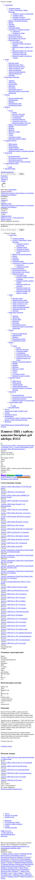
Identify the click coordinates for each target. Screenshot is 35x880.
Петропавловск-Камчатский (10, 869)
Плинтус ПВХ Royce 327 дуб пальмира (14, 618)
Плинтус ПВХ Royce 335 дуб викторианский (16, 636)
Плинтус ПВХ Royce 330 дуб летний (13, 625)
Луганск (10, 862)
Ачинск (16, 853)
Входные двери (14, 63)
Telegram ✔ (19, 475)
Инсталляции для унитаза (17, 38)
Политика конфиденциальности (11, 789)
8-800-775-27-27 (6, 218)
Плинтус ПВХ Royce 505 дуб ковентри (14, 543)
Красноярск (12, 189)
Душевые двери (17, 15)
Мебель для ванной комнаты (18, 21)
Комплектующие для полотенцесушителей (19, 53)
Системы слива (17, 42)
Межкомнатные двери (16, 65)
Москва (23, 862)
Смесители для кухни (19, 121)
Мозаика (11, 102)
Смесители (16, 31)
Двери (7, 59)
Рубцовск (15, 871)
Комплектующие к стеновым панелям (21, 151)
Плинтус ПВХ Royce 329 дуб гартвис (13, 622)
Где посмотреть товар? (12, 418)
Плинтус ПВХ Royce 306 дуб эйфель (13, 601)
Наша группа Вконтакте (9, 791)
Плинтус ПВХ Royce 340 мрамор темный (15, 536)
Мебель (7, 107)
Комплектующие (14, 40)
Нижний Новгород (8, 864)
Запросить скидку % (23, 477)
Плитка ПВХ (13, 84)
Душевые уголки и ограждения (22, 14)
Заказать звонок (6, 219)
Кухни (14, 112)
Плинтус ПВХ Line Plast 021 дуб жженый (15, 532)
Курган (3, 862)
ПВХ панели (13, 144)
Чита (16, 876)
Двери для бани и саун (16, 68)
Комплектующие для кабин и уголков (23, 292)
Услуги (7, 409)
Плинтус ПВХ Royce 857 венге (11, 780)
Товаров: (4, 200)
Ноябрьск (22, 866)
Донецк (27, 857)
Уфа (9, 875)
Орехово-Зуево (13, 868)
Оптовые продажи (21, 420)
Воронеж (20, 857)
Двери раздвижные (15, 70)
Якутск (3, 878)
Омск (29, 866)
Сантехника (9, 5)
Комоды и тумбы (14, 132)
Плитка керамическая (16, 98)
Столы (11, 135)
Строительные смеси (12, 163)
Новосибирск (29, 864)
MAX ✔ (3, 475)
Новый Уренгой (6, 866)
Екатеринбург (5, 859)
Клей (10, 167)
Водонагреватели (14, 35)
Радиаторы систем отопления (18, 158)
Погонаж (12, 75)
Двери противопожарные (17, 72)
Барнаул (29, 853)
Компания (8, 820)
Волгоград (13, 857)
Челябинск (10, 876)
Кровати (11, 128)
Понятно (4, 850)
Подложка (12, 88)
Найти (21, 174)
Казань (21, 859)
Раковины (12, 26)
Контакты (8, 421)
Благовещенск (15, 855)
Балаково (23, 853)
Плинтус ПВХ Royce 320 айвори (12, 615)
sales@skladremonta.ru (8, 834)
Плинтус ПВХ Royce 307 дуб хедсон (13, 604)
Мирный (18, 862)
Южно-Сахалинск (26, 876)
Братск (22, 855)
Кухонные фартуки (18, 119)
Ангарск (10, 853)
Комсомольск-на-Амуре (9, 861)
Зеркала (11, 133)
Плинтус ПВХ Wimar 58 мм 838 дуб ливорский (17, 529)
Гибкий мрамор (14, 147)
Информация (9, 416)
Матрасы (11, 130)
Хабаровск (16, 875)
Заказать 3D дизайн (11, 411)
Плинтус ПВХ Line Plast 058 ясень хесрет (15, 590)
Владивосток (5, 857)
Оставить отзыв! (6, 746)
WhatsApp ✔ (11, 475)
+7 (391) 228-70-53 (18, 218)
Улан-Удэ (28, 873)
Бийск (8, 855)
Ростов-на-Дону (6, 871)
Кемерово (27, 859)
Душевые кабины (14, 8)
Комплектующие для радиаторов (19, 161)
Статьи (12, 420)
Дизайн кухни (22, 411)
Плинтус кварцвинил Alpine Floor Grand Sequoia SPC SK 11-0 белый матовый (17, 551)
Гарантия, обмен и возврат (13, 824)
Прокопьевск (24, 869)
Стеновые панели (10, 140)
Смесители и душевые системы (19, 29)
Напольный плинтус (15, 89)
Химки (3, 876)
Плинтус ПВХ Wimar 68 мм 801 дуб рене (14, 522)
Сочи (10, 873)
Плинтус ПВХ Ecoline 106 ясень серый (14, 587)
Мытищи (30, 862)
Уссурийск (4, 875)
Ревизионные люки (15, 103)
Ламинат (11, 80)
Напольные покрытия (12, 77)
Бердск (3, 855)
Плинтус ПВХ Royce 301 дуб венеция (13, 594)
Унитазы (11, 24)
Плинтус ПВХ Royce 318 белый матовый (15, 611)
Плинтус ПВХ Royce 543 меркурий (13, 492)
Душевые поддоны (18, 17)
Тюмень (20, 873)
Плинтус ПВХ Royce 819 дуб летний (13, 643)
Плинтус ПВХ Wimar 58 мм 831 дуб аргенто (16, 513)
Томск (15, 873)
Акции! (7, 413)
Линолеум (12, 82)
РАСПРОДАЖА (10, 169)
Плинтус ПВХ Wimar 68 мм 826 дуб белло (15, 539)
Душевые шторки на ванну (21, 19)
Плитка (7, 95)
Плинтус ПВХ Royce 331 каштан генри (14, 629)
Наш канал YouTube (7, 792)
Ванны (11, 22)
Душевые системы (18, 33)
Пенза (21, 868)
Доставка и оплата (11, 414)
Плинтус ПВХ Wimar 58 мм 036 (11, 546)
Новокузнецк (19, 864)
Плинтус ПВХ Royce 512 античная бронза (15, 769)
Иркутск (15, 859)
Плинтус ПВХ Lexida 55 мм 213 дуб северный (16, 762)
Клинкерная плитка (15, 105)
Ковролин (12, 86)
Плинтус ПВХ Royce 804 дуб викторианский (16, 773)
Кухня (11, 110)
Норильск (15, 866)
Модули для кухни (18, 114)
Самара (22, 871)
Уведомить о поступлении (9, 479)
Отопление (8, 153)
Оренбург (4, 868)
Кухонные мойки (14, 28)
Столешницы (16, 117)
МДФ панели (13, 146)
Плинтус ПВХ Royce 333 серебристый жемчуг (16, 633)
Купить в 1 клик (11, 477)
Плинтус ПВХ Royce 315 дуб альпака (13, 608)
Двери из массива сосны (17, 66)
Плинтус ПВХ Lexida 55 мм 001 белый (14, 766)
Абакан (4, 853)
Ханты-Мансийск (26, 875)
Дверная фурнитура (15, 73)
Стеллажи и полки (15, 137)
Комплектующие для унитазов (22, 51)
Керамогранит (13, 100)
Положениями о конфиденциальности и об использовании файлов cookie (15, 847)
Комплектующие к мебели (17, 139)
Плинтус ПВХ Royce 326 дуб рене (12, 525)
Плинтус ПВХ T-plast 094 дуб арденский (14, 500)
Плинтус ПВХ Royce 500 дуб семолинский (15, 640)
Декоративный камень (16, 149)
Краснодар (20, 861)
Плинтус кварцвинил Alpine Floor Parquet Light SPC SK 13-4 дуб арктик (16, 577)
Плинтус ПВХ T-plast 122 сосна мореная (14, 509)
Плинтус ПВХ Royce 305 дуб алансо (13, 597)
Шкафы (11, 126)
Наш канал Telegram (7, 794)
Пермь (26, 868)
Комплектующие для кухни (21, 123)
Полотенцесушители (15, 36)
